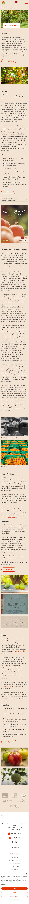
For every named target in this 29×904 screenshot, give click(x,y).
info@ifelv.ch (16, 837)
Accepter (14, 888)
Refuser (14, 892)
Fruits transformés (14, 860)
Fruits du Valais (14, 854)
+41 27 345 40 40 (16, 833)
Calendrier (14, 869)
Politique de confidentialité (14, 899)
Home (2, 8)
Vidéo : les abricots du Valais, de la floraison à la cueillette (11, 199)
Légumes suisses (14, 866)
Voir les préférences (14, 896)
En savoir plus (8, 61)
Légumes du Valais (14, 863)
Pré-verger (8, 686)
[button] (27, 874)
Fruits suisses (14, 857)
